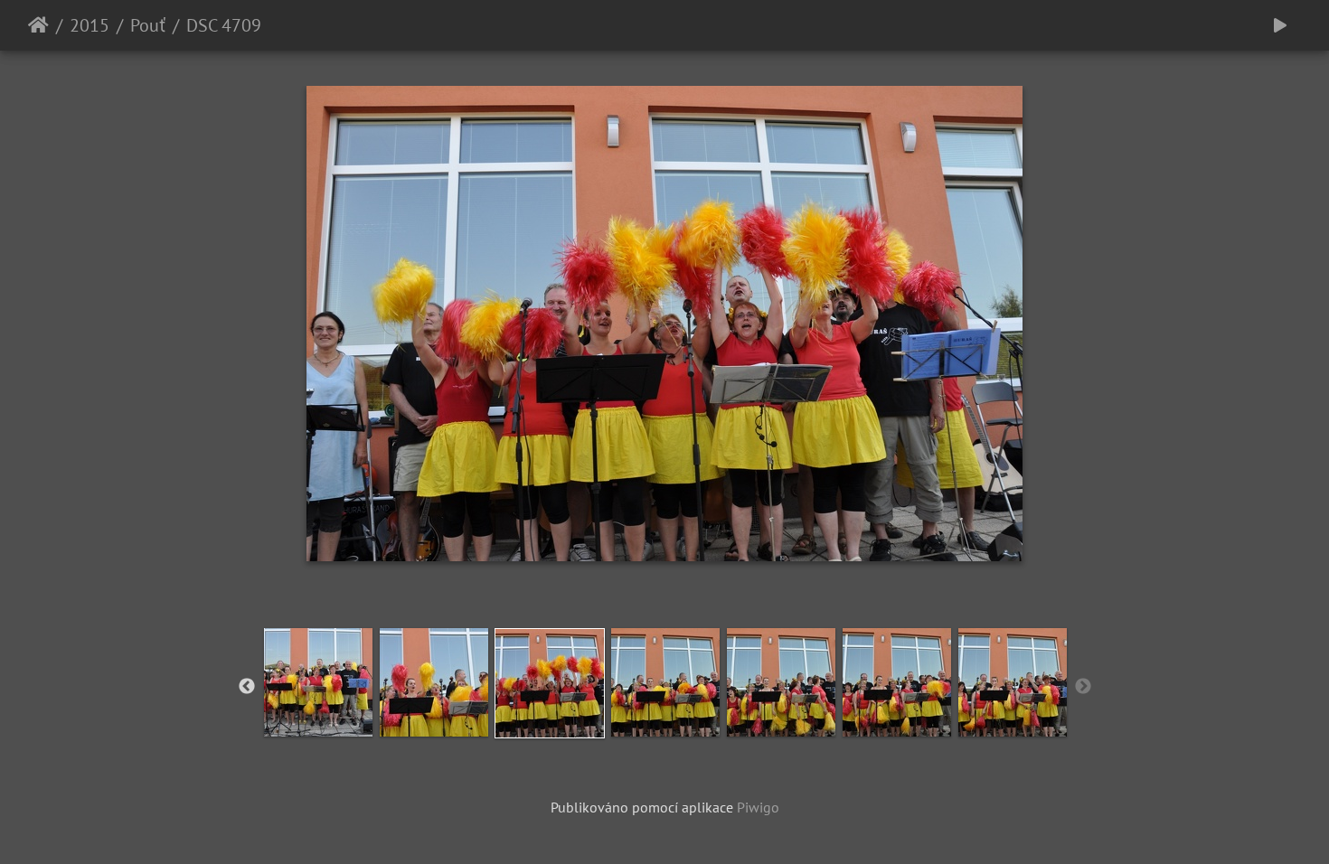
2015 (89, 25)
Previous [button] (247, 687)
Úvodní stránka (38, 25)
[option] (318, 682)
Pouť (147, 25)
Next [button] (1083, 687)
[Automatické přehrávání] (1280, 25)
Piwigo (758, 807)
